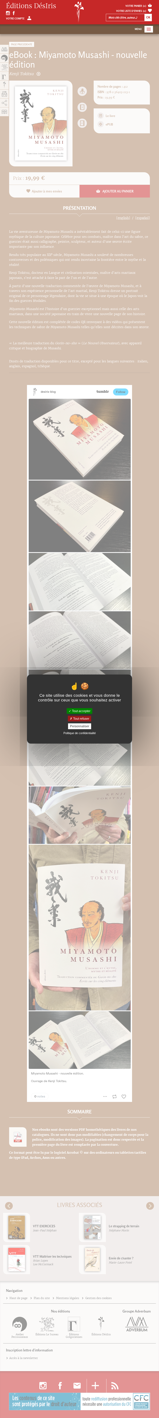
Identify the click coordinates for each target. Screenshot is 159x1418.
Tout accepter (80, 711)
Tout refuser (80, 718)
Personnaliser (79, 726)
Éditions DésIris (31, 6)
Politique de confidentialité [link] (79, 732)
